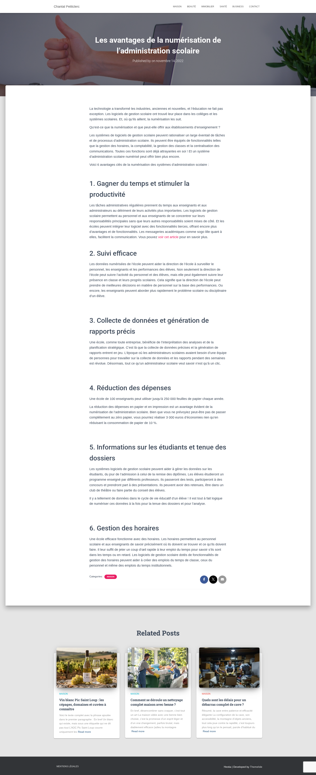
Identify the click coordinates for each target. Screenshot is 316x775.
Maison (177, 6)
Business (238, 6)
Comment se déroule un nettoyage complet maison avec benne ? (157, 702)
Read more (84, 731)
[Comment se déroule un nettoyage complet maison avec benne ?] (158, 667)
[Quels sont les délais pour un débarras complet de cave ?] (229, 667)
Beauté (191, 6)
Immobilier (207, 6)
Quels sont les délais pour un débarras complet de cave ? (224, 702)
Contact (254, 6)
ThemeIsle (256, 766)
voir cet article (168, 237)
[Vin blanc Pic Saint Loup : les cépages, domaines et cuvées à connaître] (87, 667)
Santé (223, 6)
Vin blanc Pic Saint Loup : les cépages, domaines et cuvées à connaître (82, 704)
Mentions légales (68, 766)
